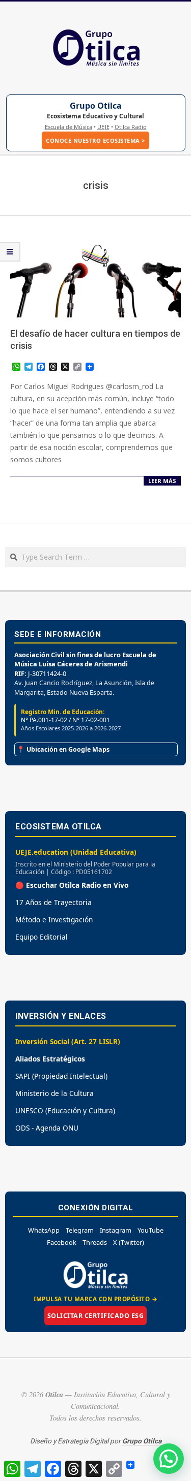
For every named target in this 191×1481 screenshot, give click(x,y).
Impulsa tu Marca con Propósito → (95, 1299)
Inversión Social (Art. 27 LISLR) (67, 1041)
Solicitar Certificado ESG (95, 1315)
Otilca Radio (131, 127)
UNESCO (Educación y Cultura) (65, 1110)
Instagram (115, 1230)
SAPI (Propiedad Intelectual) (61, 1076)
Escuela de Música (68, 127)
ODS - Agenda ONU (46, 1128)
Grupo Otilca (96, 105)
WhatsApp (44, 1230)
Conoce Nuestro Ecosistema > (95, 140)
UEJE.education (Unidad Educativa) (76, 852)
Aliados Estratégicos (50, 1059)
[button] (168, 1458)
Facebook (61, 1242)
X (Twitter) (128, 1242)
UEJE (103, 127)
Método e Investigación (54, 919)
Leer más (162, 481)
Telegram (80, 1230)
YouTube (150, 1230)
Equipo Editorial (41, 937)
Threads (95, 1242)
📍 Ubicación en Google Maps (63, 749)
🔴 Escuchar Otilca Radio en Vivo (71, 885)
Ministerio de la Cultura (54, 1093)
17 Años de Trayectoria (53, 902)
